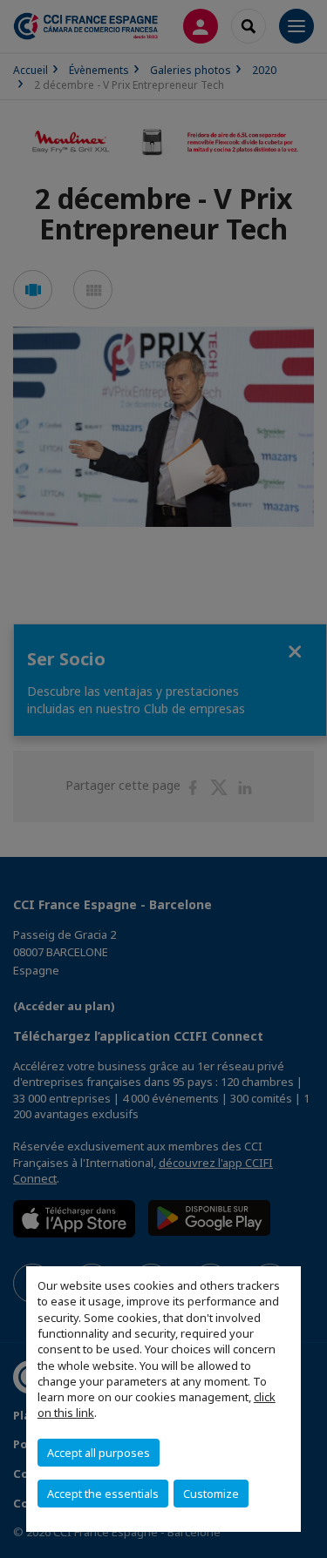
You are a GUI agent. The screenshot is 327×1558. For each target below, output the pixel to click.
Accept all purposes (98, 1452)
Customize (211, 1493)
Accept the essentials (103, 1493)
